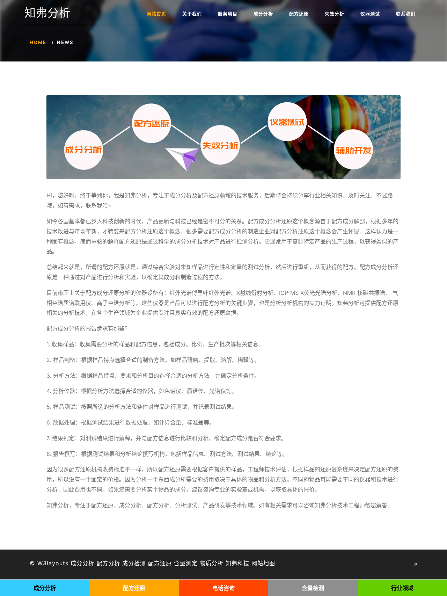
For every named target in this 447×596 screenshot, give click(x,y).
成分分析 (263, 13)
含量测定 (186, 563)
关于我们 (192, 13)
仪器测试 (370, 13)
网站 (257, 563)
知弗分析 (47, 13)
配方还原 (299, 13)
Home (38, 42)
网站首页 (156, 13)
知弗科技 (237, 563)
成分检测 (134, 563)
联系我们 (406, 13)
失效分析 (334, 13)
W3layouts (52, 563)
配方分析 (108, 563)
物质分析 (212, 563)
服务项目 (227, 13)
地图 (269, 563)
